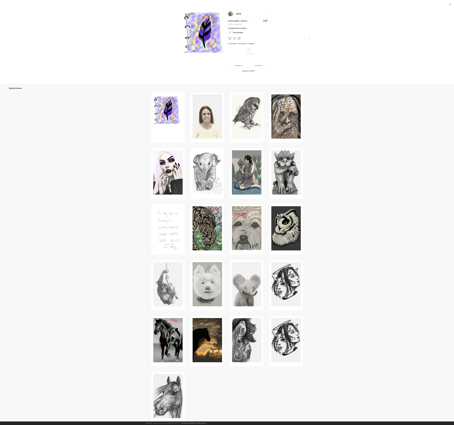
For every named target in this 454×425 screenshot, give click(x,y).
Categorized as (237, 28)
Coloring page (238, 32)
